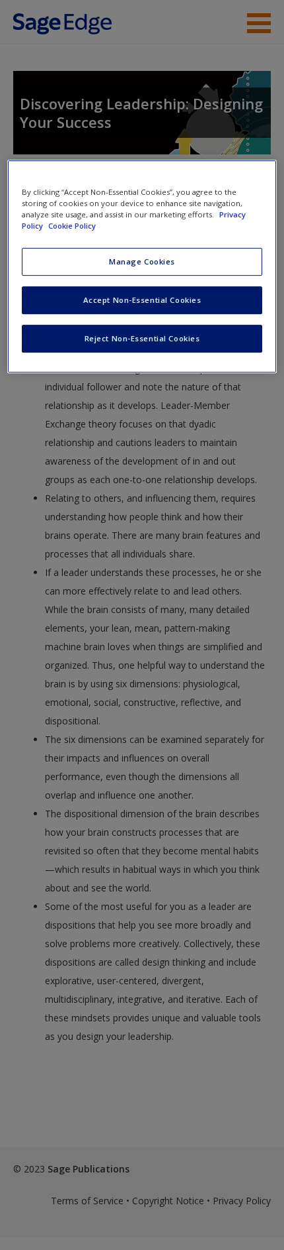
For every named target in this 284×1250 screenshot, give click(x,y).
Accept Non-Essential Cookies (142, 300)
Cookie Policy (72, 226)
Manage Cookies (142, 261)
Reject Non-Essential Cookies (142, 338)
